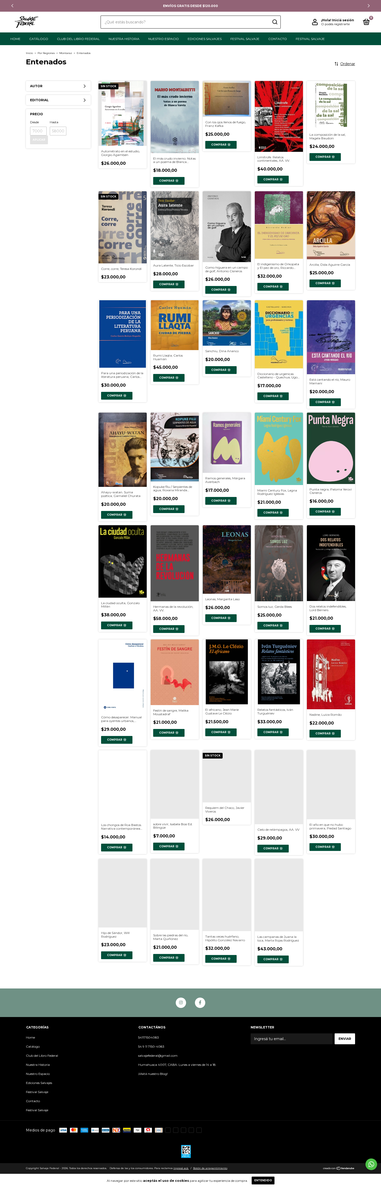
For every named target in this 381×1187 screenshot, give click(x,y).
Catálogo (38, 39)
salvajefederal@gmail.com (158, 1056)
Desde (34, 122)
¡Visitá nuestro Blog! (153, 1074)
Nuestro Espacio (163, 39)
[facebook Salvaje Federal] (200, 1003)
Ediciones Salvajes (205, 39)
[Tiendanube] (339, 1168)
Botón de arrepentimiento (210, 1168)
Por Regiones (46, 53)
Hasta (54, 122)
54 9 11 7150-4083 (151, 1046)
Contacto (277, 39)
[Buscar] (274, 22)
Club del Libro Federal (78, 39)
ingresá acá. (181, 1168)
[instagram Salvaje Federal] (181, 1003)
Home (15, 39)
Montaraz (65, 53)
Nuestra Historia (124, 39)
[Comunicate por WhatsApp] (371, 1164)
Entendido (263, 1180)
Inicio (29, 53)
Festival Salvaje (244, 39)
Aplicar (39, 139)
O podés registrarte (335, 24)
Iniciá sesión (343, 20)
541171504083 (148, 1037)
